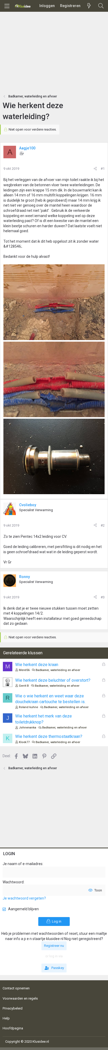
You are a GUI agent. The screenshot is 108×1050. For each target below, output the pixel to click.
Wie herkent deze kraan (36, 664)
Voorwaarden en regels (20, 998)
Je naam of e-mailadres (22, 864)
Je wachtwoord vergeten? (24, 898)
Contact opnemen (16, 988)
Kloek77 (24, 742)
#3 (103, 597)
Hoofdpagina (13, 1028)
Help (6, 1018)
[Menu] (7, 6)
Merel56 (24, 670)
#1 (103, 169)
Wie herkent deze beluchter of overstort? (52, 680)
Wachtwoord (13, 882)
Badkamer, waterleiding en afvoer (58, 670)
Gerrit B (24, 685)
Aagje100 (27, 148)
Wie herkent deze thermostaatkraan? (48, 736)
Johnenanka (27, 727)
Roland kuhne (28, 707)
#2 (103, 525)
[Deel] (95, 169)
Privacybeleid (13, 1008)
